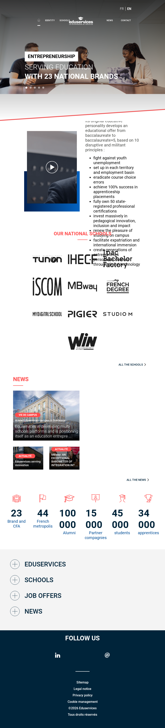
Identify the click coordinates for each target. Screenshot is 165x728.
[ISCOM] (47, 289)
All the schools (131, 364)
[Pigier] (82, 316)
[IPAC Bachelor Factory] (117, 261)
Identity (50, 20)
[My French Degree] (117, 289)
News (110, 20)
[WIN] (82, 344)
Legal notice (82, 689)
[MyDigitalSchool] (47, 316)
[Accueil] (39, 21)
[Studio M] (117, 316)
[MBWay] (82, 289)
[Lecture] (52, 167)
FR (122, 9)
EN (129, 9)
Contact (126, 20)
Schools (65, 20)
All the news (136, 479)
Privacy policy (83, 695)
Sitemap (82, 682)
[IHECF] (82, 261)
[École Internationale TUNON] (47, 262)
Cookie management (83, 702)
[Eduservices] (81, 20)
